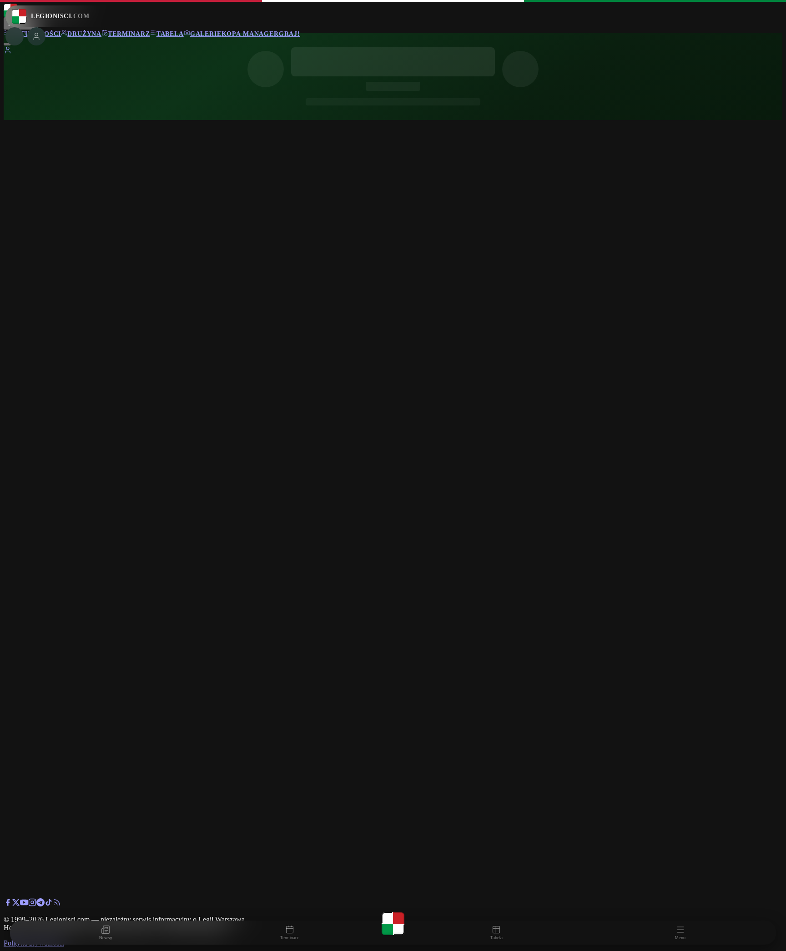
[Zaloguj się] (8, 51)
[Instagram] (32, 904)
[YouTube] (24, 904)
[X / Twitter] (16, 904)
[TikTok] (49, 904)
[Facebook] (8, 904)
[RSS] (57, 904)
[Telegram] (40, 904)
